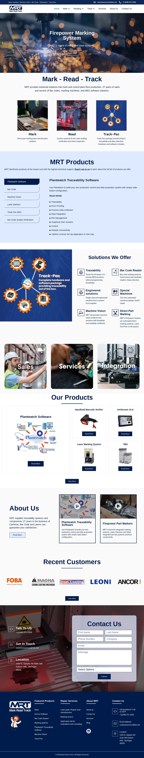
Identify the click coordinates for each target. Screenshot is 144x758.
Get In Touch (25, 644)
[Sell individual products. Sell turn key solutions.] (25, 366)
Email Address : (126, 722)
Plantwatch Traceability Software (74, 180)
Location (22, 659)
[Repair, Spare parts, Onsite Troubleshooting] (72, 366)
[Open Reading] (83, 8)
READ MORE (55, 196)
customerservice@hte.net (107, 2)
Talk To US (24, 628)
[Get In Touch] (11, 645)
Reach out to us (82, 169)
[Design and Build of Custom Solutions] (119, 366)
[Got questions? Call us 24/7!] (115, 711)
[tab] (21, 182)
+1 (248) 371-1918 (129, 2)
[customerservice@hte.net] (95, 2)
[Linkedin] (88, 731)
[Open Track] (94, 8)
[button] (2, 43)
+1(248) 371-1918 (24, 632)
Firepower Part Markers (118, 523)
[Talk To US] (11, 629)
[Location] (11, 660)
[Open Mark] (69, 8)
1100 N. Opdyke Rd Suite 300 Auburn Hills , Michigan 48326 (29, 667)
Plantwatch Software (35, 417)
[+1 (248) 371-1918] (120, 2)
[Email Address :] (115, 723)
